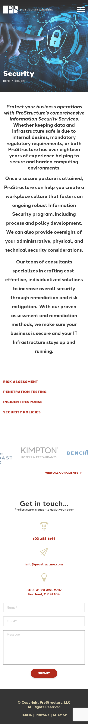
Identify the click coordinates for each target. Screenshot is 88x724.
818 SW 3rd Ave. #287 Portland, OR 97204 (44, 592)
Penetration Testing (25, 392)
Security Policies (22, 412)
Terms (26, 715)
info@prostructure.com (44, 564)
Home (6, 81)
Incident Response (23, 402)
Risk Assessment (20, 382)
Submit (44, 673)
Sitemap (60, 715)
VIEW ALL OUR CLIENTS (61, 472)
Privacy (42, 715)
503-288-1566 (44, 539)
